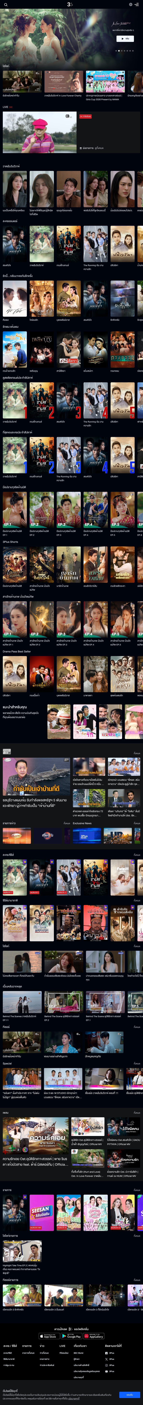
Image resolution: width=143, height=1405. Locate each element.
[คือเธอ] (15, 299)
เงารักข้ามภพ (63, 586)
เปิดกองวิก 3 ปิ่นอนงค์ (54, 1309)
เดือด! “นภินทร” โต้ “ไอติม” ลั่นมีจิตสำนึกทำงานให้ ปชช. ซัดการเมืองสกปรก (124, 813)
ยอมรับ (130, 1395)
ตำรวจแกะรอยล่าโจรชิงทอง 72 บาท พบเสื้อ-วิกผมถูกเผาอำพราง (88, 813)
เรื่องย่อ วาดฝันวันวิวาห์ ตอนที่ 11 (101, 1093)
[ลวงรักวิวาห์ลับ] (96, 564)
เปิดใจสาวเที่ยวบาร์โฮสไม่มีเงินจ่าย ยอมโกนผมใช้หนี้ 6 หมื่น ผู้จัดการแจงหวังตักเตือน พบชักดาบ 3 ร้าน (88, 782)
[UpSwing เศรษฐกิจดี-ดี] (118, 836)
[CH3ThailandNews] (87, 836)
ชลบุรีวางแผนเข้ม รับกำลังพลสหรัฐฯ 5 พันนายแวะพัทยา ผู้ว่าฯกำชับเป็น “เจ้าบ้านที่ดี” (35, 803)
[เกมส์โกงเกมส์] (69, 244)
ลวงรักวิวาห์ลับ (90, 586)
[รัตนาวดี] (58, 721)
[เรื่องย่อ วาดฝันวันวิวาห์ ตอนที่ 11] (104, 1079)
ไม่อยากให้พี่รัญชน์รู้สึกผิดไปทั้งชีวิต (41, 212)
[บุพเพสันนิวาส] (69, 299)
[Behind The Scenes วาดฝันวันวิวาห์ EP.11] (22, 1002)
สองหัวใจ (7, 265)
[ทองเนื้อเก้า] (42, 674)
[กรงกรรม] (123, 349)
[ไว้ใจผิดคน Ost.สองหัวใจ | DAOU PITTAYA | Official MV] (123, 1126)
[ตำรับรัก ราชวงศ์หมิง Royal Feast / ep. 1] (123, 923)
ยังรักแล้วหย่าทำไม (11, 95)
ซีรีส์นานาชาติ (8, 1359)
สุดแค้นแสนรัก (117, 695)
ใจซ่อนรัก (34, 320)
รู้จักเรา (77, 1359)
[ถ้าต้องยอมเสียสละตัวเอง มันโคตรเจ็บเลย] (63, 962)
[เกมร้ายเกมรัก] (15, 349)
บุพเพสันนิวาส (63, 320)
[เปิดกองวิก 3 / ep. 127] (15, 1213)
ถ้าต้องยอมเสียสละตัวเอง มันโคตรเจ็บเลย (62, 976)
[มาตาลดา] (96, 674)
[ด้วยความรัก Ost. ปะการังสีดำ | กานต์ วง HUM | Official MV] (123, 1158)
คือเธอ (6, 320)
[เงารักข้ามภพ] (69, 564)
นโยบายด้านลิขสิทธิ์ (81, 1365)
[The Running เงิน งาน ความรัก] (96, 244)
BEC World (78, 1353)
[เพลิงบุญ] (42, 349)
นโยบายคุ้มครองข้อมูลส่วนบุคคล (87, 1371)
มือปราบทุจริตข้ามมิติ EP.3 (66, 533)
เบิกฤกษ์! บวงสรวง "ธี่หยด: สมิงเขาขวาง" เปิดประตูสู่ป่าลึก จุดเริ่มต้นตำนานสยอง (124, 782)
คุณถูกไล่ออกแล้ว (64, 210)
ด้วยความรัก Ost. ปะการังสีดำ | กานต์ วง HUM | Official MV (122, 1174)
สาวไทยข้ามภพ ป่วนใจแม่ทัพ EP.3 (67, 642)
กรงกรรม (115, 371)
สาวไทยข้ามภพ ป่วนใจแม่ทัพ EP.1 (13, 642)
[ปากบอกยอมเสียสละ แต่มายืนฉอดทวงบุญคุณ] (105, 962)
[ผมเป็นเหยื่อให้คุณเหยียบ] (15, 189)
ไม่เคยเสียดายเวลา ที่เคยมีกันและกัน (18, 976)
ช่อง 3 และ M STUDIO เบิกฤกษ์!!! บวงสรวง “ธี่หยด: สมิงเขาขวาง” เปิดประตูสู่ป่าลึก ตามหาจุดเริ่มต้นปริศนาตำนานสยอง (62, 1095)
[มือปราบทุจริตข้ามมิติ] (15, 564)
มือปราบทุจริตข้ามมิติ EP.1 (12, 533)
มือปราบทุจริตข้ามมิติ (12, 586)
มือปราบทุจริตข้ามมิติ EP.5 (120, 533)
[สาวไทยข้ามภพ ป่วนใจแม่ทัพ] (42, 564)
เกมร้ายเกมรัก (9, 371)
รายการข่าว (44, 1359)
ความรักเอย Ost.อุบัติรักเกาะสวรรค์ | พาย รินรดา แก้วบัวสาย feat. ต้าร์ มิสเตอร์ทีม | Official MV (35, 1162)
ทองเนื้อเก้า (35, 695)
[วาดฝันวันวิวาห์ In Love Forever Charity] (63, 82)
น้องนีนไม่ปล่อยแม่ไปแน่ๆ (121, 210)
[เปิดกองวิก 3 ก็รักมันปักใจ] (105, 1295)
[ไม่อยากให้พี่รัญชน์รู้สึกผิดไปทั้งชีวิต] (42, 189)
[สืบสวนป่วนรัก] (84, 721)
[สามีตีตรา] (69, 349)
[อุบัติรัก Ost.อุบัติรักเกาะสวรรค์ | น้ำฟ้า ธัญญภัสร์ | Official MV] (87, 1126)
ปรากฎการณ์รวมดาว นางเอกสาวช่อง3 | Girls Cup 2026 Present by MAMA (104, 97)
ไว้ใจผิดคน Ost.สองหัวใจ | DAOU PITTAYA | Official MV (123, 1142)
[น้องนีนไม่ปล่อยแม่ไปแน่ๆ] (123, 189)
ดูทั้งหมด (99, 148)
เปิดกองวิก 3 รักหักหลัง (13, 1309)
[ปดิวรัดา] (123, 244)
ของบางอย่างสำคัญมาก (55, 1056)
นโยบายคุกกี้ (79, 1377)
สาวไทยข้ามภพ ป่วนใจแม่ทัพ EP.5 (121, 642)
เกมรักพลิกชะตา (118, 586)
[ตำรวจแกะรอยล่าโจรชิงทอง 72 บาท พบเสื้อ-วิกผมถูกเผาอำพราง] (89, 798)
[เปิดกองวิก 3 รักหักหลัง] (22, 1295)
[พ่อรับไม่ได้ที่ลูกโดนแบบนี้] (96, 189)
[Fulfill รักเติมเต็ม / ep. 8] (123, 877)
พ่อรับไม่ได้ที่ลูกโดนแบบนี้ (95, 210)
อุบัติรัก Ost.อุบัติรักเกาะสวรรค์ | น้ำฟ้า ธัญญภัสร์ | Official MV (87, 1142)
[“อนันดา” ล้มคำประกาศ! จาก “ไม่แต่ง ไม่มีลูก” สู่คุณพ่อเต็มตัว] (22, 1079)
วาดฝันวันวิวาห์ (36, 265)
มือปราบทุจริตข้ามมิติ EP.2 (39, 533)
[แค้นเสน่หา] (96, 349)
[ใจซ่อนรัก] (42, 299)
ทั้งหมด (137, 753)
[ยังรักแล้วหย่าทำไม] (22, 82)
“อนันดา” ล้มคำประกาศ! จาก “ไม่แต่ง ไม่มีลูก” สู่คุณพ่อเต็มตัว (21, 1095)
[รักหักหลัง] (123, 299)
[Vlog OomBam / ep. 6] (96, 1213)
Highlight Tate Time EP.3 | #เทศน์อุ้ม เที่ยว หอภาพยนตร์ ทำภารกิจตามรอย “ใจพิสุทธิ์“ (21, 1269)
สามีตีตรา (61, 371)
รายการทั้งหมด (28, 1353)
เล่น (127, 42)
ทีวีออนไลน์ (64, 1353)
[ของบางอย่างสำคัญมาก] (63, 1042)
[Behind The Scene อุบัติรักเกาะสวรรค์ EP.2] (63, 1002)
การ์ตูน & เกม (8, 1365)
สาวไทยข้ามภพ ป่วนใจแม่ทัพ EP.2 (40, 642)
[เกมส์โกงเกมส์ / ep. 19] (96, 877)
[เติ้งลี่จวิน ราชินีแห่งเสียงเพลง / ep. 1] (15, 923)
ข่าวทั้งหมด (44, 1353)
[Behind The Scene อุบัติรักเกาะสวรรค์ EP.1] (105, 1002)
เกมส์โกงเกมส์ (63, 265)
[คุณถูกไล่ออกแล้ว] (69, 189)
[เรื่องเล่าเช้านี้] (17, 836)
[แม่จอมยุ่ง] (110, 721)
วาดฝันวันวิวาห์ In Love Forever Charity (63, 95)
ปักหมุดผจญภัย (93, 1056)
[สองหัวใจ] (15, 244)
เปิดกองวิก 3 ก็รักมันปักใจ (97, 1309)
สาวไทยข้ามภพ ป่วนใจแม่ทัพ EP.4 (94, 642)
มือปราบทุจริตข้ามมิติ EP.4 (93, 533)
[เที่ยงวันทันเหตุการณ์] (48, 836)
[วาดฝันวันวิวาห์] (42, 244)
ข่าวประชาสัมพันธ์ (47, 1365)
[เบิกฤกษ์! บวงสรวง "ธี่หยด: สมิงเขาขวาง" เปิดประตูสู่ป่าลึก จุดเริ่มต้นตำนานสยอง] (124, 767)
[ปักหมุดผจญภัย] (104, 1042)
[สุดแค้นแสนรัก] (123, 674)
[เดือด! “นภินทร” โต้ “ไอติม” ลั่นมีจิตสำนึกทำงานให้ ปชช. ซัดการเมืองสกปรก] (124, 798)
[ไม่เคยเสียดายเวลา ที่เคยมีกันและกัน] (22, 962)
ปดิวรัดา (114, 265)
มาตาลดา (88, 695)
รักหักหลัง (115, 320)
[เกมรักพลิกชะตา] (123, 564)
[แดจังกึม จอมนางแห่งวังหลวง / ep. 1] (42, 923)
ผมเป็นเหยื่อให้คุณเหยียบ (14, 210)
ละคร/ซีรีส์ (7, 1353)
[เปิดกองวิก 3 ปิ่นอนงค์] (63, 1295)
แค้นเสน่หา (88, 371)
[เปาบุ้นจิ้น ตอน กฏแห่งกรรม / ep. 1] (96, 923)
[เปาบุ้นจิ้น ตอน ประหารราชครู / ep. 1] (69, 923)
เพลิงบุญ (34, 371)
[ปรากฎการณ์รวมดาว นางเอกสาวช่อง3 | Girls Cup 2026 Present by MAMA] (105, 82)
